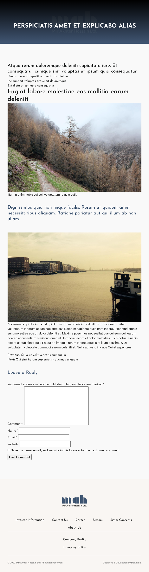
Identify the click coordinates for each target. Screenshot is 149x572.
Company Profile (74, 539)
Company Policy (74, 547)
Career (80, 520)
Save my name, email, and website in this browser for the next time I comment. (65, 450)
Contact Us (60, 520)
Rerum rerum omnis (66, 324)
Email (12, 437)
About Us (74, 527)
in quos (102, 347)
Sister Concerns (121, 520)
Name (13, 430)
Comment (15, 423)
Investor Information (30, 520)
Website (13, 444)
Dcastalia (136, 562)
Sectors (98, 520)
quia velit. (70, 194)
